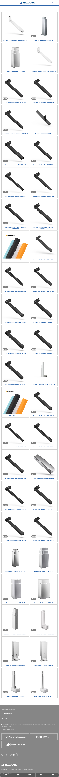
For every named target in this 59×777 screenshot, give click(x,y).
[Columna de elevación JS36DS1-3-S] (15, 307)
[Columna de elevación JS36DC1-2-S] (15, 494)
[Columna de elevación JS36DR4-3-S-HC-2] (15, 25)
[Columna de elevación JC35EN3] (15, 56)
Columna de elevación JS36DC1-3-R (15, 196)
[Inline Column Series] (15, 401)
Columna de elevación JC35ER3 (43, 696)
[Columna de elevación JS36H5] (43, 118)
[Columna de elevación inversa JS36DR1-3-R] (15, 118)
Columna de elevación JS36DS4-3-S (43, 291)
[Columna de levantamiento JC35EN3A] (15, 619)
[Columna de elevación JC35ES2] (15, 650)
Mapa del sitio (18, 769)
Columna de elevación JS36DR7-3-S (43, 322)
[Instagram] (14, 754)
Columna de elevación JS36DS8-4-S (43, 416)
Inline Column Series (15, 416)
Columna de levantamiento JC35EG (43, 634)
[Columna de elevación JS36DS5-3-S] (15, 525)
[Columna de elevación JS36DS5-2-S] (15, 150)
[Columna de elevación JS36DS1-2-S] (43, 245)
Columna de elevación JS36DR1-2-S (43, 165)
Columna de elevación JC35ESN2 (44, 40)
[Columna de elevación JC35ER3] (43, 681)
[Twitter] (17, 754)
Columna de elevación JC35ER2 (15, 696)
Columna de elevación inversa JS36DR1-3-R (15, 133)
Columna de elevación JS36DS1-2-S (43, 260)
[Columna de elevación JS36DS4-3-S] (43, 276)
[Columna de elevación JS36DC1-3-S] (15, 432)
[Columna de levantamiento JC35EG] (43, 619)
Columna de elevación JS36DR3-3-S (43, 353)
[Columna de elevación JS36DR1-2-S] (43, 150)
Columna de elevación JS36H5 (44, 133)
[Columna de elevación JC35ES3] (43, 650)
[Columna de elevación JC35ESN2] (43, 25)
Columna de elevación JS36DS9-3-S (43, 509)
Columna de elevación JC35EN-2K (44, 478)
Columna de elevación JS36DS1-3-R (43, 102)
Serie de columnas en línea (15, 260)
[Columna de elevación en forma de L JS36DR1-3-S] (15, 212)
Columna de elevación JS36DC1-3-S (15, 447)
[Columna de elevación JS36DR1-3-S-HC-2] (43, 56)
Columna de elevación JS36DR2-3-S (15, 384)
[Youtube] (6, 754)
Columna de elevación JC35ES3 (43, 665)
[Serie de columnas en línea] (15, 245)
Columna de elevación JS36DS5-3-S (15, 540)
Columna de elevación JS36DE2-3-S (43, 540)
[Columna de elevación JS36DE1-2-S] (15, 276)
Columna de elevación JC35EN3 (15, 71)
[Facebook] (10, 754)
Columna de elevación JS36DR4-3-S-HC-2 (15, 40)
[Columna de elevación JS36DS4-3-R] (43, 181)
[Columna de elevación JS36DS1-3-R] (43, 87)
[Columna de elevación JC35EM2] (15, 588)
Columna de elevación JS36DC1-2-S (15, 509)
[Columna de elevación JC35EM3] (43, 556)
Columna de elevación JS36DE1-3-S (43, 447)
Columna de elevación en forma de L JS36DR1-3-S (15, 228)
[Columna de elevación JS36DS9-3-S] (43, 494)
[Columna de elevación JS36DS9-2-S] (15, 463)
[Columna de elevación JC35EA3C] (15, 556)
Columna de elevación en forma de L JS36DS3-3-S (43, 228)
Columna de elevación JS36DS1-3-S (15, 322)
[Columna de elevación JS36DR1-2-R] (15, 87)
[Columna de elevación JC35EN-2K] (43, 463)
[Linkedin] (2, 754)
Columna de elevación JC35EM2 (15, 603)
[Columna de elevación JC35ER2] (15, 681)
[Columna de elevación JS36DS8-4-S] (43, 401)
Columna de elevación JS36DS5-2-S (15, 165)
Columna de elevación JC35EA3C (15, 571)
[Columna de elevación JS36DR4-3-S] (15, 338)
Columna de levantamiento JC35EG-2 (44, 384)
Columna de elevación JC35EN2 (43, 603)
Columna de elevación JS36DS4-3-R (43, 196)
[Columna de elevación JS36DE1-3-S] (43, 432)
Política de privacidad (27, 769)
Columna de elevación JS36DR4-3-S (15, 353)
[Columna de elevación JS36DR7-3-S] (43, 307)
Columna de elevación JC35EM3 (43, 571)
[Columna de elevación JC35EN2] (43, 588)
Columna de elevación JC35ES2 (15, 665)
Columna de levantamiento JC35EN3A (15, 634)
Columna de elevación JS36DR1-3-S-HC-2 (44, 71)
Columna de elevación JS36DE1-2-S (15, 291)
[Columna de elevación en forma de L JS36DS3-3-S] (43, 212)
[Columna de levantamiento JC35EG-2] (43, 369)
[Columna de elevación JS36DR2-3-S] (15, 369)
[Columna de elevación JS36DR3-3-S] (43, 338)
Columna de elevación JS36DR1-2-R (15, 102)
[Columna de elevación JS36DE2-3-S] (43, 525)
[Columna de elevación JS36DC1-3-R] (15, 181)
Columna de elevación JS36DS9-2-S (15, 478)
